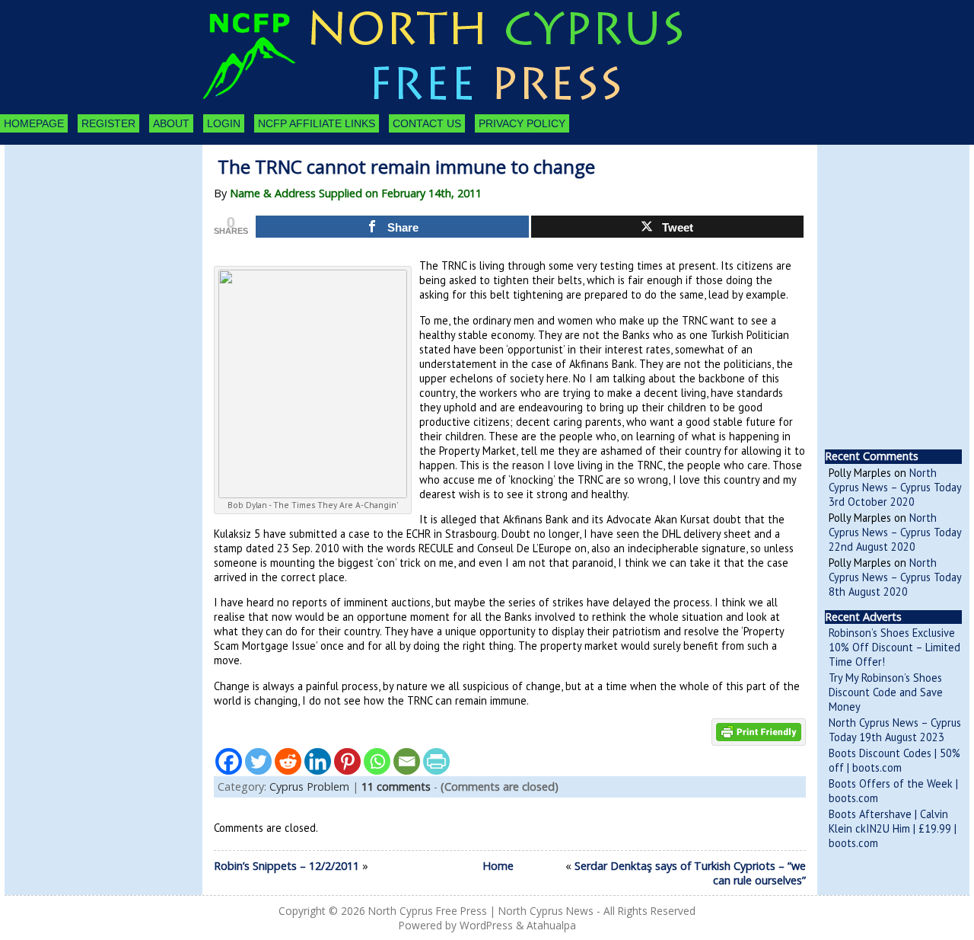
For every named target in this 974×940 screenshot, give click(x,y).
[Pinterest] (347, 761)
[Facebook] (228, 761)
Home (498, 865)
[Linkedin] (317, 761)
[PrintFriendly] (436, 761)
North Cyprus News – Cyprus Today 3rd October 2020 (895, 487)
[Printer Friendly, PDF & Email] (758, 731)
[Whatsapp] (377, 761)
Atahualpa (551, 925)
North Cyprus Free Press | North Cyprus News (481, 910)
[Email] (406, 761)
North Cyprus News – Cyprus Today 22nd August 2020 (895, 532)
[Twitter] (258, 761)
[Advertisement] (88, 228)
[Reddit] (288, 761)
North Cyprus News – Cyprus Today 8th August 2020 (895, 577)
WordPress (486, 925)
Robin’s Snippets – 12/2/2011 (286, 865)
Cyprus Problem (309, 786)
